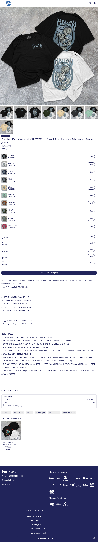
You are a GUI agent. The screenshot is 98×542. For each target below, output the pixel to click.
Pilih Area (90, 400)
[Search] (90, 3)
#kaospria (6, 412)
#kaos (29, 412)
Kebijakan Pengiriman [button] (34, 524)
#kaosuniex (18, 412)
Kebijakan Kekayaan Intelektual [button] (38, 533)
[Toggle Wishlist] (94, 147)
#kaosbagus (40, 412)
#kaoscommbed (69, 412)
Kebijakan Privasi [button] (32, 520)
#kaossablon (54, 412)
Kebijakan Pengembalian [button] (35, 529)
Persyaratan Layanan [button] (33, 516)
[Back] (3, 3)
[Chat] (94, 538)
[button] (95, 3)
